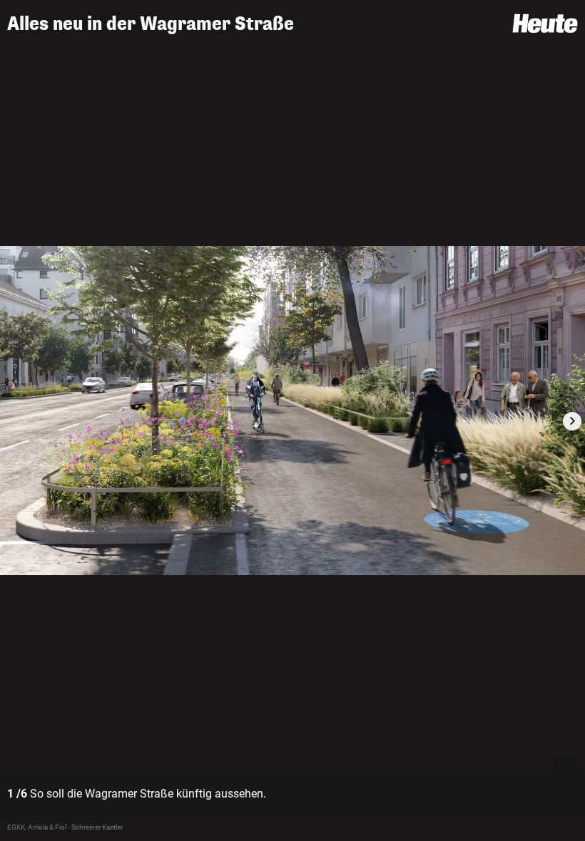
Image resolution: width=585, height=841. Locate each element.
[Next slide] (572, 421)
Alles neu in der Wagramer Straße (150, 24)
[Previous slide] (13, 421)
